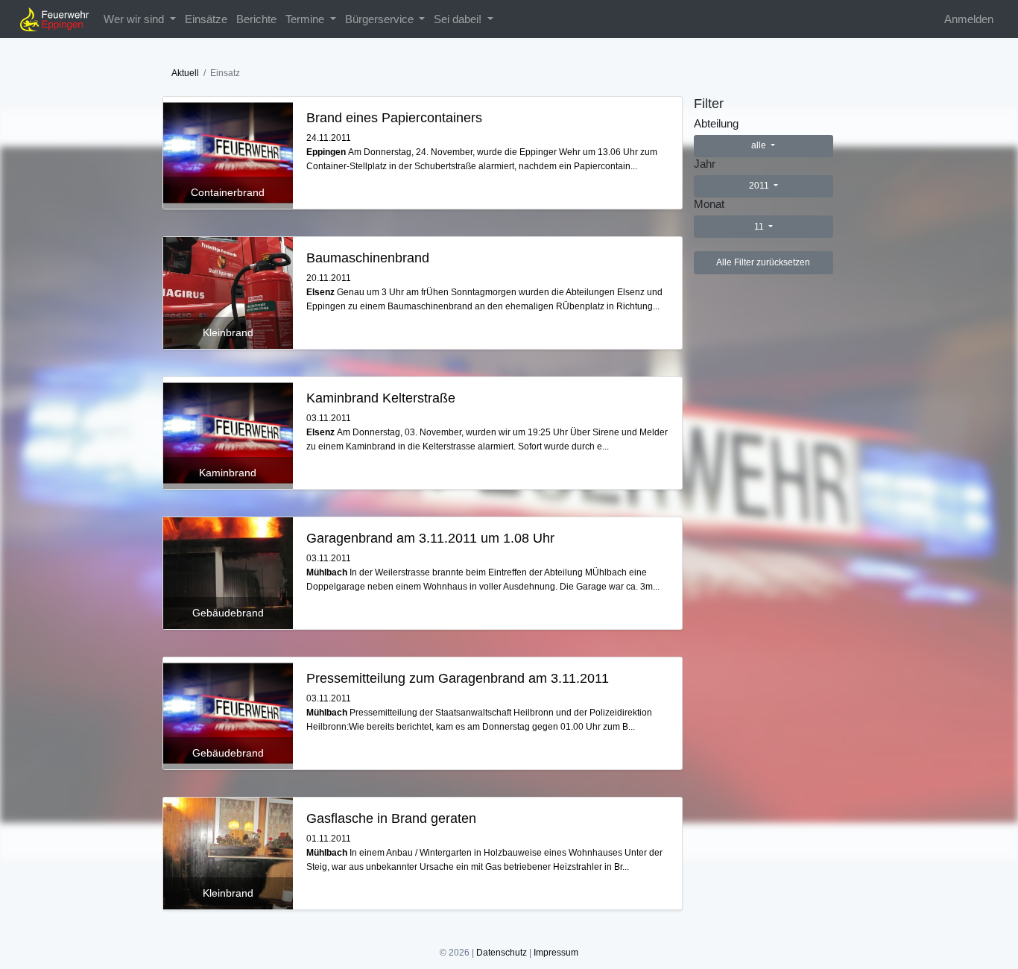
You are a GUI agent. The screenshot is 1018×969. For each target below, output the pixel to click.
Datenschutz (501, 952)
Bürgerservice (381, 19)
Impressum (556, 952)
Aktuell (185, 73)
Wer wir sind (135, 19)
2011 (760, 185)
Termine (306, 19)
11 (760, 226)
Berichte (256, 19)
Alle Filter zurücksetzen (763, 262)
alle (759, 145)
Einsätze (206, 19)
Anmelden (968, 19)
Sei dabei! (459, 19)
